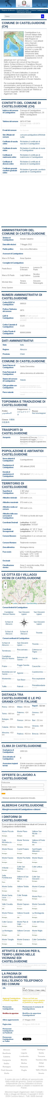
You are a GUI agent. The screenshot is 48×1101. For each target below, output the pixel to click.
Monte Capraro (23, 904)
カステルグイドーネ (23, 412)
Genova (35, 712)
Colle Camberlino (39, 939)
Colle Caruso (7, 922)
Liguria (24, 1053)
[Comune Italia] (24, 7)
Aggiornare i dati (10, 94)
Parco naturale (8, 392)
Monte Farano (7, 858)
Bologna (5, 719)
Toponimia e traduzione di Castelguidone (23, 403)
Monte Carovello (38, 904)
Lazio (24, 1049)
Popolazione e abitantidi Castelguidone (23, 452)
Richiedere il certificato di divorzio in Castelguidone (30, 163)
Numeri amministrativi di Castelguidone (22, 296)
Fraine (4, 666)
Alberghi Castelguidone (23, 805)
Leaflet (14, 603)
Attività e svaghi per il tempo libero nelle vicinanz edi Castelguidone (21, 956)
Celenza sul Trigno (37, 651)
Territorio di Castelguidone (14, 485)
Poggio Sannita (23, 665)
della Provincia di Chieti (33, 35)
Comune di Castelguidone (23, 361)
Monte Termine (23, 840)
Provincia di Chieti (22, 10)
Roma (4, 707)
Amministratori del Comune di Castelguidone (23, 231)
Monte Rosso (7, 849)
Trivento (39, 633)
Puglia (24, 1070)
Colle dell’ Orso (38, 922)
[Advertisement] (24, 200)
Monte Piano (22, 831)
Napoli (35, 706)
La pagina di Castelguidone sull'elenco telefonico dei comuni (22, 979)
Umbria (41, 1066)
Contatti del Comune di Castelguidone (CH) (21, 104)
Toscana (41, 1056)
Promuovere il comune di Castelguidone (33, 1008)
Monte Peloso (7, 913)
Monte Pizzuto (8, 831)
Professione (5, 782)
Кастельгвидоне (39, 413)
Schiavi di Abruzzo (17, 64)
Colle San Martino (21, 868)
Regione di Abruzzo (8, 10)
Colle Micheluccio (7, 841)
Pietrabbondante (38, 685)
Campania (6, 1060)
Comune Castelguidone (38, 10)
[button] (5, 583)
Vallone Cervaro (23, 931)
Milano (19, 707)
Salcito (35, 658)
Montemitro (6, 679)
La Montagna (7, 931)
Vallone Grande (23, 913)
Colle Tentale (22, 895)
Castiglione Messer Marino (9, 613)
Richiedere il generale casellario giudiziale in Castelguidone (32, 170)
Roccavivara (22, 650)
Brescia (35, 734)
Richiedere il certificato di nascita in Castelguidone (30, 142)
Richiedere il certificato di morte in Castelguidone (32, 149)
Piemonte (24, 1067)
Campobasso (16, 68)
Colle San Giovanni (36, 878)
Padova (20, 734)
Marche (24, 1060)
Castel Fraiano (23, 849)
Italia (22, 345)
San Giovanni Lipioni (24, 613)
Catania (5, 727)
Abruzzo (23, 349)
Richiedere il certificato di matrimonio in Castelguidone (31, 156)
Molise (24, 1063)
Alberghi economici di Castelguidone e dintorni (21, 809)
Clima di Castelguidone (21, 746)
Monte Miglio (37, 931)
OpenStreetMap (32, 603)
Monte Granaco (23, 939)
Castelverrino (37, 672)
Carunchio (36, 666)
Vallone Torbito (23, 886)
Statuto (23, 380)
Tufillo (4, 686)
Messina (5, 733)
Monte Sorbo (7, 886)
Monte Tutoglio (8, 939)
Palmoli (20, 686)
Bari (33, 720)
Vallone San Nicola (37, 832)
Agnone (20, 673)
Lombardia (24, 1056)
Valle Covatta (7, 904)
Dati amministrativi (17, 340)
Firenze (20, 720)
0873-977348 (25, 121)
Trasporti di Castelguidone (14, 431)
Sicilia (41, 1053)
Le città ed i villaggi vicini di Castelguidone (21, 576)
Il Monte (5, 868)
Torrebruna (6, 651)
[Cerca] (42, 16)
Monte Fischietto (23, 858)
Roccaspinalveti (38, 679)
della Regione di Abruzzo (31, 40)
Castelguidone (30, 32)
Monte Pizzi (37, 896)
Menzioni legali (11, 1092)
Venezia (35, 726)
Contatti (38, 1092)
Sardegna (41, 1049)
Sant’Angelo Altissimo (37, 850)
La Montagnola (38, 913)
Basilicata (7, 1053)
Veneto (41, 1073)
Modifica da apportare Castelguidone (32, 1014)
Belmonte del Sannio (22, 658)
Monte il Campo (38, 886)
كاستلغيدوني (7, 413)
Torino (4, 713)
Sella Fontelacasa (7, 876)
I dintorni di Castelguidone (14, 818)
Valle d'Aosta (41, 1070)
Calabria (6, 1057)
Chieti (22, 354)
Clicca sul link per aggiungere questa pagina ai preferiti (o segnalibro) (34, 1000)
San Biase (21, 680)
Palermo (20, 712)
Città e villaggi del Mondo (15, 1094)
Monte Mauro (37, 858)
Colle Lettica (37, 867)
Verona (20, 727)
